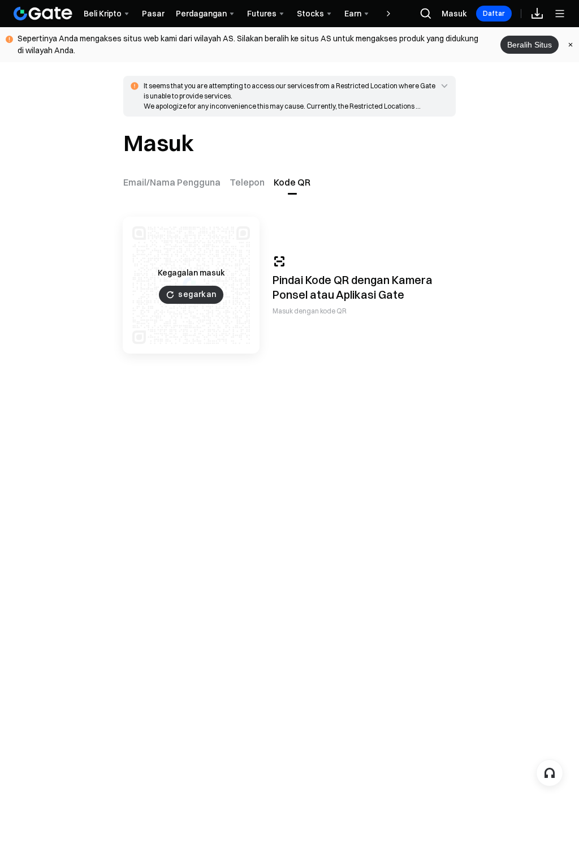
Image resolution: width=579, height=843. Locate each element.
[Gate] (43, 13)
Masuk (454, 13)
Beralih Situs (529, 44)
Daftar (494, 13)
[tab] (174, 182)
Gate (391, 294)
